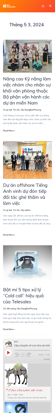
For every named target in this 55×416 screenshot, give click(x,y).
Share (47, 359)
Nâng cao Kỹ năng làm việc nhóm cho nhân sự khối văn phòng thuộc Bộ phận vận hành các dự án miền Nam (27, 91)
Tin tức (16, 109)
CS (4, 308)
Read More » (9, 130)
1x (23, 354)
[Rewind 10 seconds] (17, 354)
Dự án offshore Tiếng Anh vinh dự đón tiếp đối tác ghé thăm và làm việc (25, 194)
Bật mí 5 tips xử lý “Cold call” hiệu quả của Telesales (23, 296)
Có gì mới (7, 109)
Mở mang (11, 308)
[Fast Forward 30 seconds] (31, 354)
